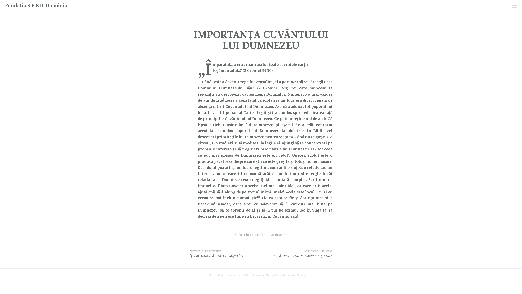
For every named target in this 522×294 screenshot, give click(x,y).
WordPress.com (301, 275)
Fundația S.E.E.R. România (36, 5)
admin (283, 235)
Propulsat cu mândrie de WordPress (234, 275)
